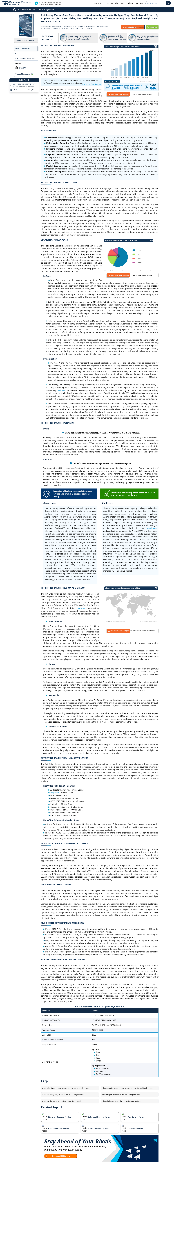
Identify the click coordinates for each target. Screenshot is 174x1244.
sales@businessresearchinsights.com (25, 90)
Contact (139, 3)
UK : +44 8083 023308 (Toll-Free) (23, 86)
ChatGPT (22, 68)
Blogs (123, 3)
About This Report (22, 48)
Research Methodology (25, 58)
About (130, 3)
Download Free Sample (119, 94)
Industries (98, 3)
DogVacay (54, 792)
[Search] (168, 3)
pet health (61, 390)
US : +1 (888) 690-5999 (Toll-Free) (24, 84)
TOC (16, 53)
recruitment (152, 528)
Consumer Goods (27, 9)
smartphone (81, 608)
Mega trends (112, 3)
